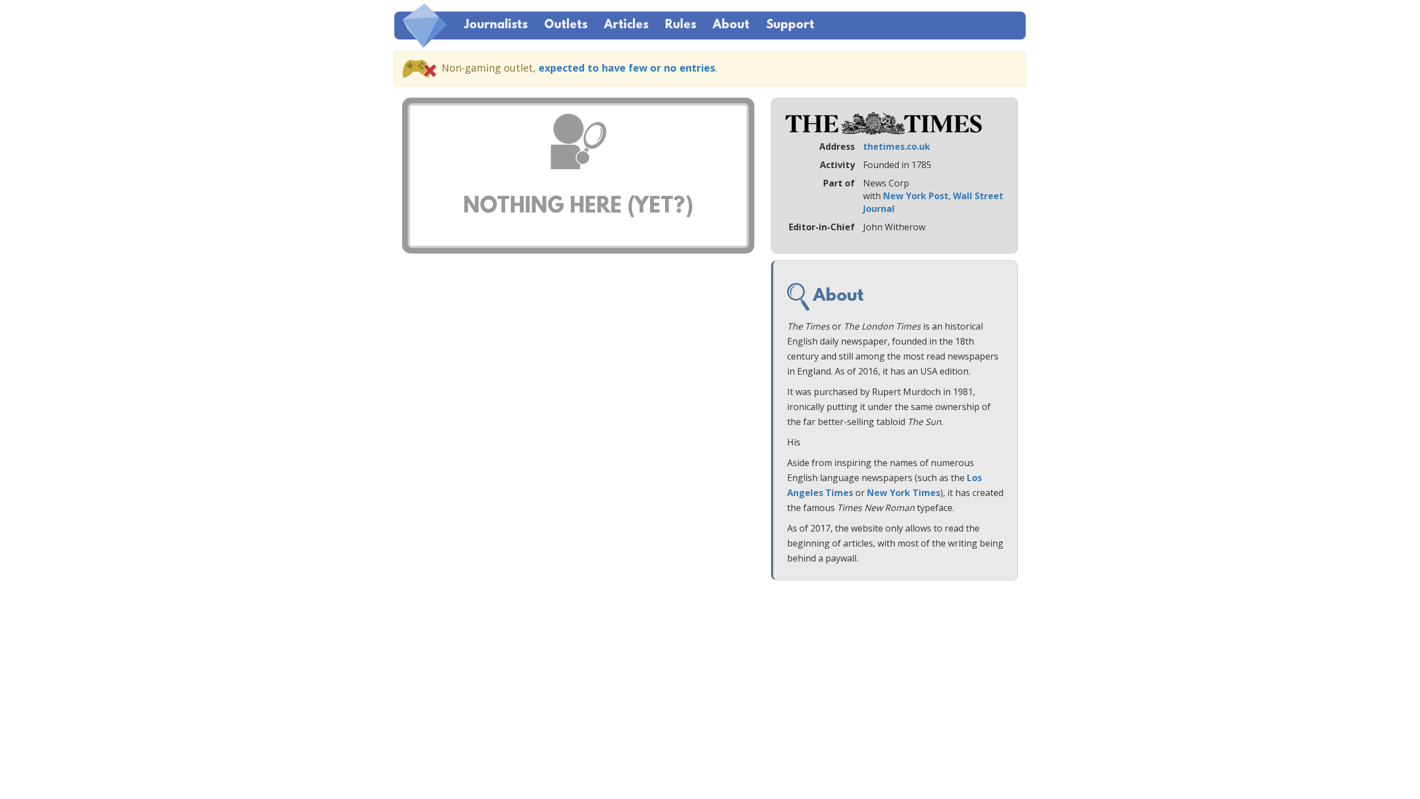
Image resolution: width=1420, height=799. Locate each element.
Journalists (496, 25)
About (731, 25)
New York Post (916, 196)
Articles (626, 25)
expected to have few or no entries (627, 67)
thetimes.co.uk (896, 146)
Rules (680, 25)
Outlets (565, 25)
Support (790, 25)
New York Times (903, 493)
